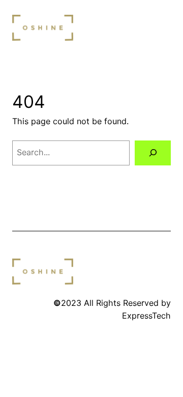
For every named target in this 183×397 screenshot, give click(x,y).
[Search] (153, 152)
